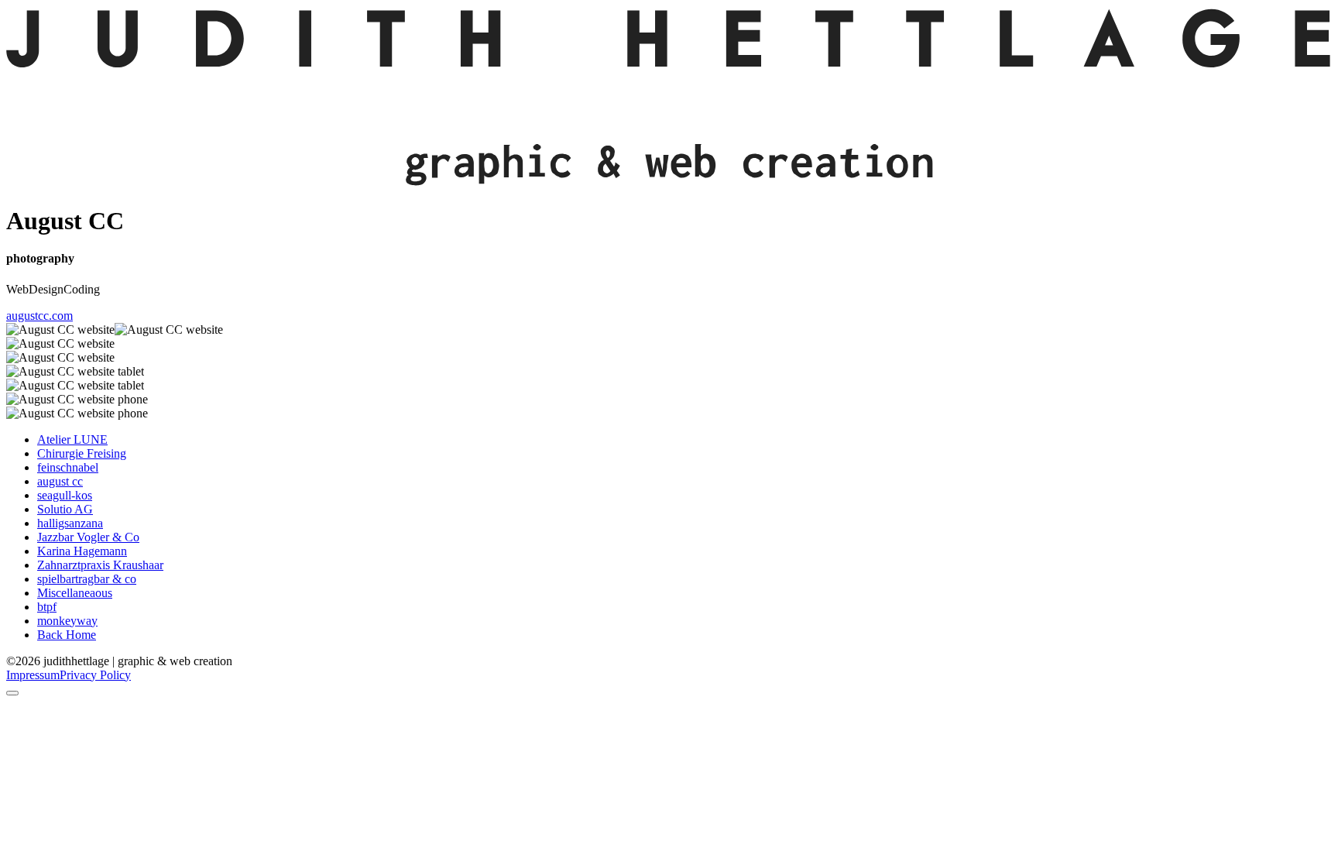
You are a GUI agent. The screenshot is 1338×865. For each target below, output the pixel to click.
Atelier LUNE (72, 439)
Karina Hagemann (82, 551)
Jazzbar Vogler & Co (88, 537)
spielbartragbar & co (86, 578)
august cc (60, 481)
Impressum (33, 674)
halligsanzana (70, 523)
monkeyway (67, 620)
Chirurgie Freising (81, 453)
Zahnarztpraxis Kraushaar (100, 565)
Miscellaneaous (74, 592)
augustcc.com (39, 315)
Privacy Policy (95, 674)
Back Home (66, 634)
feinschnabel (67, 467)
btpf (47, 606)
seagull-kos (64, 495)
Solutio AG (65, 509)
